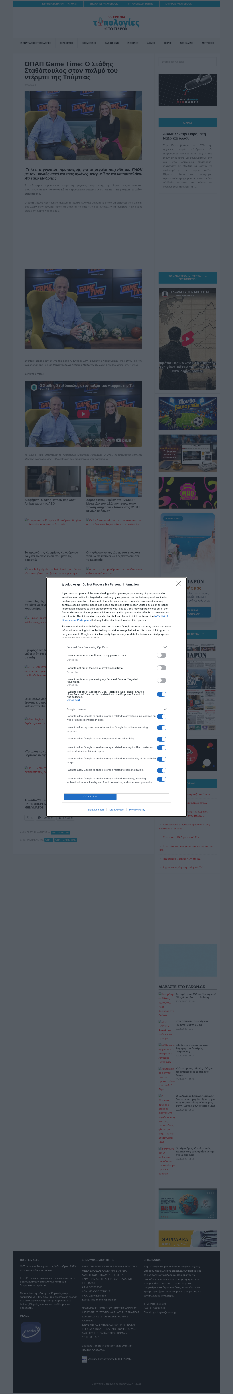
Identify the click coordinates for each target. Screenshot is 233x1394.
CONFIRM (90, 796)
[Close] (179, 584)
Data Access (116, 809)
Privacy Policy (137, 809)
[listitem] (116, 647)
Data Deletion (96, 809)
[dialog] (116, 697)
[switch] (161, 655)
